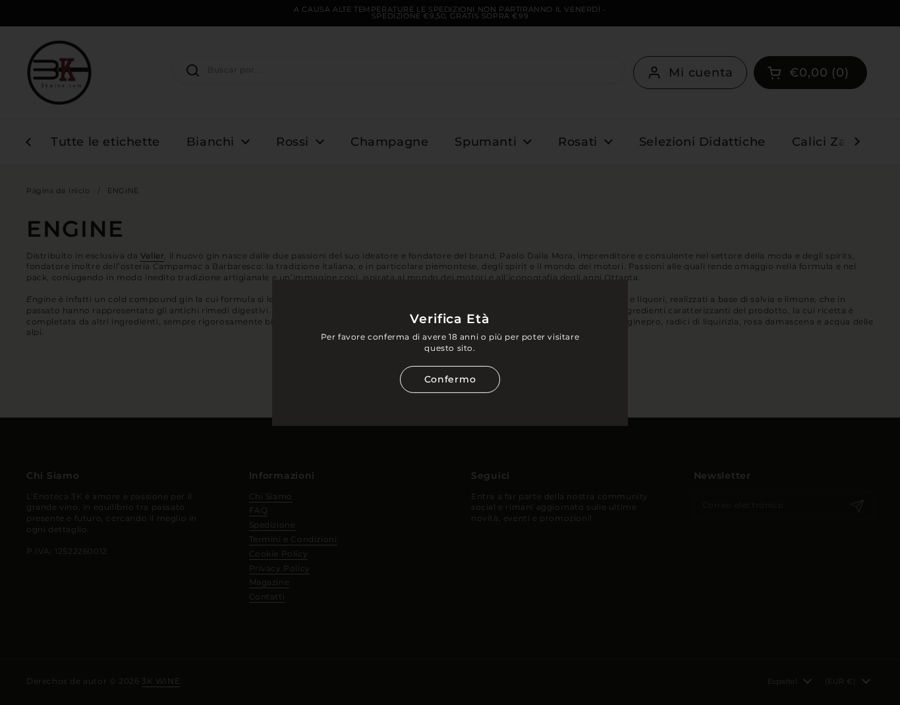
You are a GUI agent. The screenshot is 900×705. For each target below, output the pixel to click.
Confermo (450, 379)
